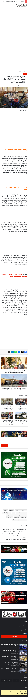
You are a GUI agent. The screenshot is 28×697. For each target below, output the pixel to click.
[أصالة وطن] (21, 5)
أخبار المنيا (5, 510)
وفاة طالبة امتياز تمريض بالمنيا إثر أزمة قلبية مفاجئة (16, 539)
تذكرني (24, 633)
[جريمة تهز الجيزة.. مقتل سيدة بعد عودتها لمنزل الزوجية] (23, 652)
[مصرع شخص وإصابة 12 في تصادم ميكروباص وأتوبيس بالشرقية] (23, 664)
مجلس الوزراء (9, 515)
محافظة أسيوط (23, 517)
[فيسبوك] (25, 352)
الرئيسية (24, 70)
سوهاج (15, 515)
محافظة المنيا (16, 517)
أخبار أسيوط (24, 510)
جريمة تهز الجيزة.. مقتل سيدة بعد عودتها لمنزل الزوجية (15, 531)
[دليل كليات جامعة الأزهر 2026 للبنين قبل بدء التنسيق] (21, 415)
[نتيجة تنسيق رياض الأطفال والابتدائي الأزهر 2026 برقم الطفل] (7, 415)
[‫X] (22, 352)
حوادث (19, 515)
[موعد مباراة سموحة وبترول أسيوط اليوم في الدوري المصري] (23, 658)
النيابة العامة (24, 515)
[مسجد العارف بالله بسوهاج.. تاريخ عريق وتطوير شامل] (7, 402)
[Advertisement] (14, 23)
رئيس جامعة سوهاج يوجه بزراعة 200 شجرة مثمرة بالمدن (14, 529)
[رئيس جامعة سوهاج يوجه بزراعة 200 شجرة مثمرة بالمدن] (23, 646)
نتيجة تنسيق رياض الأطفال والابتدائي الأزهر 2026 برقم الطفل (8, 421)
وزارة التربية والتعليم (22, 519)
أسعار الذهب (19, 512)
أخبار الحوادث (18, 510)
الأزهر (21, 70)
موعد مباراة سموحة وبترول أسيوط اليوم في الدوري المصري (14, 533)
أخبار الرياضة (11, 510)
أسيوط (13, 512)
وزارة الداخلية (15, 519)
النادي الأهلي (5, 512)
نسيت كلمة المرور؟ (5, 629)
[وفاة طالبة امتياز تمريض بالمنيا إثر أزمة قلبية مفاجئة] (23, 670)
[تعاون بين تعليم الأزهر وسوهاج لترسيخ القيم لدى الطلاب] (21, 402)
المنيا (9, 512)
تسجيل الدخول (14, 636)
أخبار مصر (24, 512)
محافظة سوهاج (9, 517)
